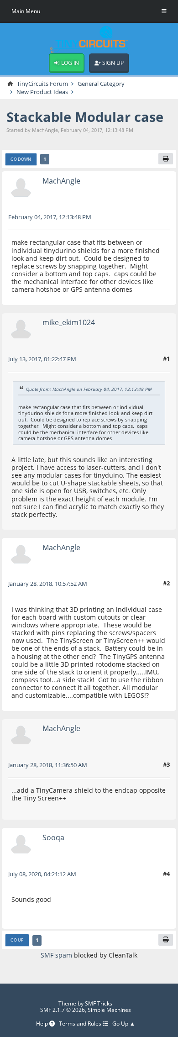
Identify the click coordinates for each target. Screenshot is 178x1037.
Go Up (16, 940)
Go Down (20, 159)
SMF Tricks (98, 1003)
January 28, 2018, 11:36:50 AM (47, 765)
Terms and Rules (81, 1024)
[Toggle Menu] (164, 11)
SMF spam (56, 955)
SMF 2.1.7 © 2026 (62, 1010)
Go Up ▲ (123, 1024)
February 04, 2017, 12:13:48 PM (49, 217)
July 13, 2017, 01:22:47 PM (42, 359)
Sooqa (53, 837)
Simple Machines (109, 1010)
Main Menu (25, 11)
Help (42, 1024)
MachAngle (61, 180)
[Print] (165, 159)
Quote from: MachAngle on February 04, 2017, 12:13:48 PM (89, 389)
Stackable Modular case (84, 117)
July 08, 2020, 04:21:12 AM (42, 874)
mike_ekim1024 (68, 322)
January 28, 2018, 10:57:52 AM (47, 583)
